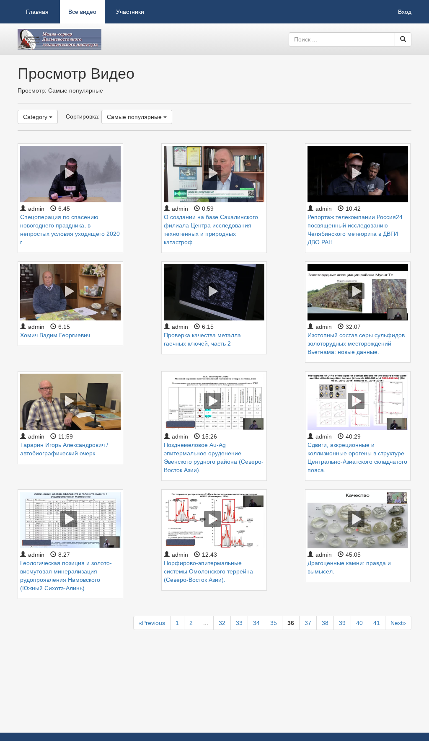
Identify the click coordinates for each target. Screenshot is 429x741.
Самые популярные (135, 117)
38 (325, 623)
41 (376, 623)
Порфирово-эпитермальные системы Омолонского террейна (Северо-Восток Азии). (208, 571)
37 (308, 623)
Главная (37, 11)
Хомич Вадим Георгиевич (55, 335)
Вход (404, 11)
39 (342, 623)
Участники (130, 11)
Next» (398, 623)
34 (256, 623)
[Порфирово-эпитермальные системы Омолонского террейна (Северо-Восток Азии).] (214, 519)
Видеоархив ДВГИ (59, 39)
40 (359, 623)
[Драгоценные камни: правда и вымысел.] (358, 519)
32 (222, 623)
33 (239, 623)
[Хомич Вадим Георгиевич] (70, 291)
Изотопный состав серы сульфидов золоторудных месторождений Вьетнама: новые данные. (356, 343)
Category (36, 117)
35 (273, 623)
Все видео (82, 11)
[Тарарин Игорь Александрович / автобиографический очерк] (70, 401)
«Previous (152, 623)
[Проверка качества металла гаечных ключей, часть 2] (214, 291)
